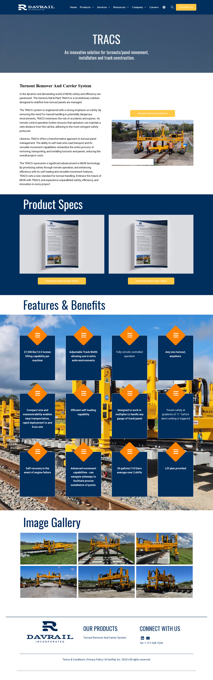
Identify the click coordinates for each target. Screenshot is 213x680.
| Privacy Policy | (95, 659)
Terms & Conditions (73, 659)
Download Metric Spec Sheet (151, 281)
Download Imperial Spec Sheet (61, 281)
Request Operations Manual (152, 113)
